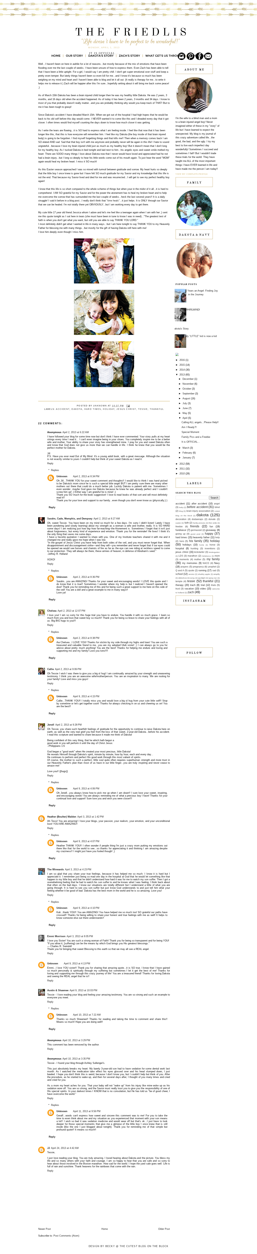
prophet (212, 566)
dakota (76, 409)
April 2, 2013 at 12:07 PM (71, 610)
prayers (184, 566)
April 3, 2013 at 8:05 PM (80, 936)
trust (178, 588)
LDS (181, 556)
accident (63, 409)
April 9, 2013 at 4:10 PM (86, 908)
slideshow (182, 578)
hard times (92, 409)
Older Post (164, 1229)
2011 (182, 468)
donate (212, 519)
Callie (50, 669)
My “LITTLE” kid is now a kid (201, 336)
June (185, 408)
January (187, 457)
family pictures (199, 523)
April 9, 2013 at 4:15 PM (86, 696)
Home (104, 1229)
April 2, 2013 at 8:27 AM (107, 518)
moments (184, 559)
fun (211, 526)
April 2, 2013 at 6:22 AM (75, 432)
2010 (182, 473)
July (185, 403)
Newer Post (44, 1229)
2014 (182, 369)
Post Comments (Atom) (66, 1235)
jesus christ (126, 409)
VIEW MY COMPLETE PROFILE (192, 174)
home (201, 545)
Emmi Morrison (56, 936)
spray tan (213, 578)
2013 (182, 374)
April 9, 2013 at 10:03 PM (83, 990)
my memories (190, 563)
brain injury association (198, 511)
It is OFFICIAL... (191, 441)
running (202, 570)
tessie (143, 409)
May (185, 413)
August (186, 398)
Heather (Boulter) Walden (61, 816)
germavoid (196, 530)
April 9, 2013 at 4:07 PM (86, 841)
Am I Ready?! (189, 427)
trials (213, 585)
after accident (199, 503)
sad (214, 570)
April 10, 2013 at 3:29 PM (76, 1040)
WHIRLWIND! (192, 309)
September (188, 393)
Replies (55, 470)
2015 (182, 364)
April (185, 418)
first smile (213, 523)
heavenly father (201, 537)
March (186, 447)
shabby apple (204, 574)
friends (194, 526)
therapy (180, 585)
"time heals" (113, 200)
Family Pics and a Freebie (196, 437)
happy (209, 533)
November (188, 383)
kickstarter (199, 552)
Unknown (61, 476)
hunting (194, 548)
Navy (217, 563)
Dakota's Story (181, 328)
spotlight (201, 578)
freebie (179, 526)
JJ (48, 1148)
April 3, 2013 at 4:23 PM (78, 869)
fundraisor (181, 530)
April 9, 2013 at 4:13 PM (77, 963)
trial (203, 585)
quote (191, 570)
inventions (210, 548)
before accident (197, 507)
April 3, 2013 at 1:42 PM (90, 816)
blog (181, 511)
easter (178, 523)
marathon (192, 556)
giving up (181, 534)
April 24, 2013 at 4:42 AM (65, 1148)
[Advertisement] (194, 709)
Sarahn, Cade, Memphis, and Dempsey (69, 518)
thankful (157, 409)
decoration (181, 519)
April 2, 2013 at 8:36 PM (86, 577)
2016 (182, 360)
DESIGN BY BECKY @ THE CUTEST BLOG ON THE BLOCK (129, 1246)
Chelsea (51, 610)
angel (217, 503)
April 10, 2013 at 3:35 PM (76, 1058)
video (203, 588)
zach (191, 592)
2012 (182, 463)
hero (181, 541)
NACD (206, 563)
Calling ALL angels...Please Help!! (200, 422)
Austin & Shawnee (57, 990)
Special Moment (190, 432)
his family (195, 541)
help (217, 537)
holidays (187, 544)
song (192, 578)
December (188, 379)
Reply (50, 463)
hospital (180, 548)
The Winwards (55, 869)
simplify (217, 574)
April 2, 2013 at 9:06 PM (68, 669)
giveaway (211, 530)
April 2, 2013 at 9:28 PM (68, 724)
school (179, 574)
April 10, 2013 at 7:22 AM (87, 1014)
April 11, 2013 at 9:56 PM (86, 1111)
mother (197, 559)
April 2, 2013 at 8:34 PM (86, 476)
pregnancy (198, 566)
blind (217, 507)
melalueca (206, 556)
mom (217, 556)
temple (179, 581)
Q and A (180, 570)
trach (192, 585)
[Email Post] (128, 406)
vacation (189, 588)
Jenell (50, 724)
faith (187, 522)
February (187, 452)
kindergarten (214, 552)
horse (212, 544)
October (187, 388)
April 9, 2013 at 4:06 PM (86, 788)
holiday (108, 409)
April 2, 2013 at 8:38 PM (86, 638)
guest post (195, 534)
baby (181, 507)
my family (213, 559)
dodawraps (197, 519)
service (192, 574)
